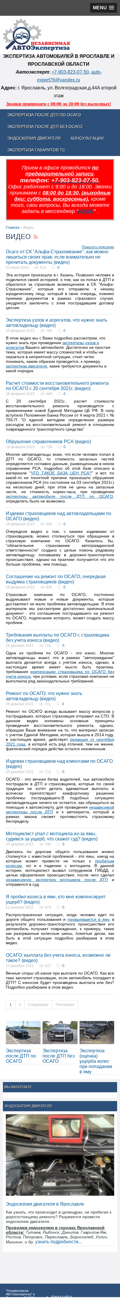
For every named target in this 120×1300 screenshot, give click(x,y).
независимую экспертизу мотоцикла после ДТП (57, 879)
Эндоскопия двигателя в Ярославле (45, 1204)
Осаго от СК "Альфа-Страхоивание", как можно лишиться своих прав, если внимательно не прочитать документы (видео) (57, 257)
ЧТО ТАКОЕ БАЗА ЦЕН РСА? (61, 473)
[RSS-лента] (35, 237)
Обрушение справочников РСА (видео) (48, 441)
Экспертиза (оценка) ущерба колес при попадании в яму (96, 1061)
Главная (13, 228)
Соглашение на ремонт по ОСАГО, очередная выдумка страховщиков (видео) (56, 579)
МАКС (85, 211)
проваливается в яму (88, 919)
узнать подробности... (58, 1241)
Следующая (38, 1005)
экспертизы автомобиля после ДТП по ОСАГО (59, 496)
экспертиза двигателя (26, 366)
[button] (103, 8)
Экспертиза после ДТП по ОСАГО (21, 1056)
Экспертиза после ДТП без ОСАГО (59, 1056)
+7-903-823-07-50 (70, 72)
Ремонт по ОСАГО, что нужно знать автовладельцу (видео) (44, 696)
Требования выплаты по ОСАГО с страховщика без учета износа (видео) (57, 637)
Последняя (65, 1005)
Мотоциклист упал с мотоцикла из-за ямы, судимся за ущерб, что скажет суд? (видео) (52, 836)
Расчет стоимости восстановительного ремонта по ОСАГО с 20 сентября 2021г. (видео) (57, 386)
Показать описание (98, 247)
